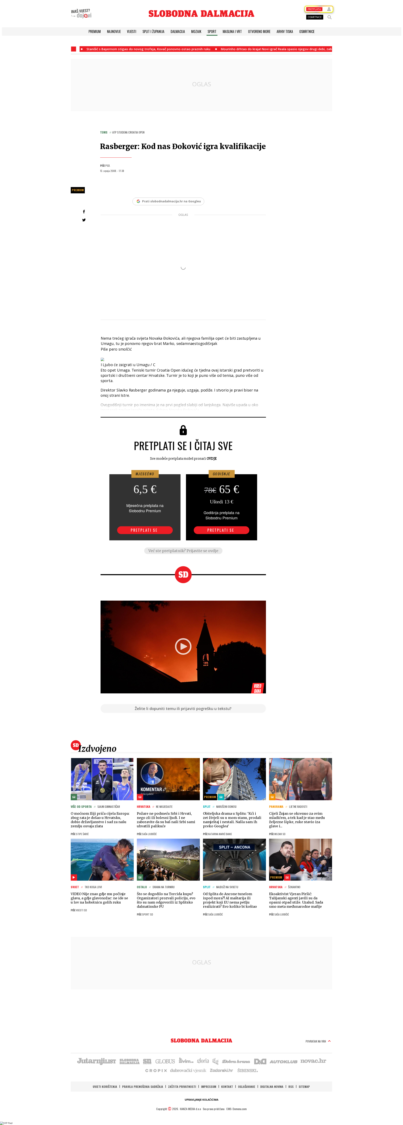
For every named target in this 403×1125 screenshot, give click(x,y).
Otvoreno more (259, 31)
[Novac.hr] (313, 1061)
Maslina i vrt (232, 31)
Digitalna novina (271, 1086)
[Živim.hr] (186, 1061)
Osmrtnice (306, 31)
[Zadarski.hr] (222, 1070)
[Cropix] (155, 1070)
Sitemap (304, 1086)
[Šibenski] (247, 1070)
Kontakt (227, 1086)
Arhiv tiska (285, 31)
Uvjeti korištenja (105, 1086)
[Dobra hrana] (236, 1061)
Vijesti (131, 31)
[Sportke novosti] (147, 1061)
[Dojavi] (81, 13)
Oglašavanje (246, 1086)
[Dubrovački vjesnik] (188, 1070)
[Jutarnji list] (96, 1061)
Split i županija (153, 31)
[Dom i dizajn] (260, 1061)
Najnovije (114, 31)
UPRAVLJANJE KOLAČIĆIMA (201, 1099)
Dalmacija (178, 31)
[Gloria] (202, 1061)
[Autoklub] (284, 1061)
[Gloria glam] (215, 1061)
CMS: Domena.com (236, 1109)
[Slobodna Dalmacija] (201, 13)
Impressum (208, 1086)
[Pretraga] (329, 17)
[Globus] (165, 1061)
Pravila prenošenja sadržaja (142, 1086)
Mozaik (196, 31)
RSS (291, 1086)
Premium (95, 31)
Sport (212, 31)
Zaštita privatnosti (182, 1086)
